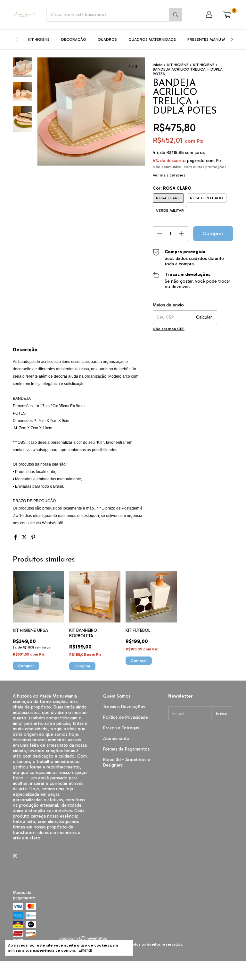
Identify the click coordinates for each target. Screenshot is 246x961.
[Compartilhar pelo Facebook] (16, 537)
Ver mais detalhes (169, 175)
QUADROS (107, 39)
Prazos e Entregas (121, 728)
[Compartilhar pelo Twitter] (25, 537)
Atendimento (116, 738)
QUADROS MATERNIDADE (152, 39)
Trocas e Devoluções (124, 706)
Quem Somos (116, 696)
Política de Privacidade (125, 717)
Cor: (172, 188)
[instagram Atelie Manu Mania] (15, 856)
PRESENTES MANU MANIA (210, 39)
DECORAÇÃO (73, 39)
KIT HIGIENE (39, 39)
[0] (226, 14)
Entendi (85, 950)
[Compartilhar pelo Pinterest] (33, 537)
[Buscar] (175, 14)
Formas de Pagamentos (126, 749)
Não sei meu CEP (168, 329)
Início (158, 65)
